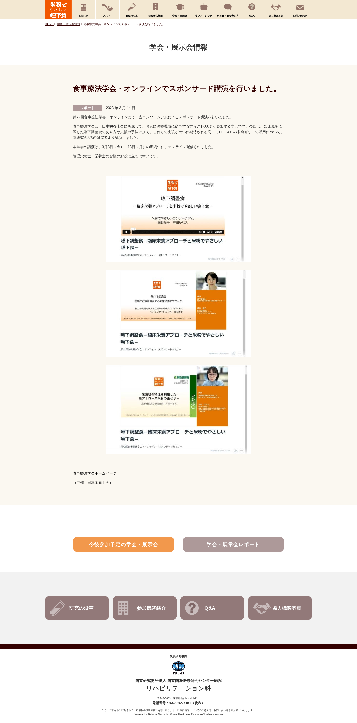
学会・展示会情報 (68, 24)
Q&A (252, 15)
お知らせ (83, 15)
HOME (49, 24)
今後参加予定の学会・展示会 (123, 544)
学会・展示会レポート (233, 544)
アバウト (107, 15)
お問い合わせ (300, 15)
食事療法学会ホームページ (95, 473)
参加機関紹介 (151, 608)
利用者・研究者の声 (228, 15)
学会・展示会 (179, 15)
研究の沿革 (132, 15)
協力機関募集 (276, 15)
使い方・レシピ (203, 15)
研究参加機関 (155, 15)
